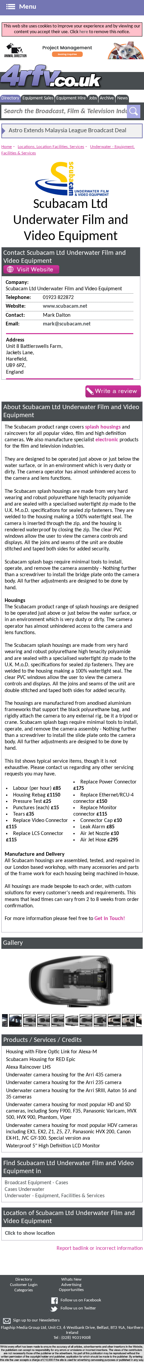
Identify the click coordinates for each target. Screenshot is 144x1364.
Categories (23, 1290)
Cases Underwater (25, 1189)
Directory (10, 98)
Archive (107, 98)
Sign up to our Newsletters (36, 1320)
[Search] (133, 111)
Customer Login (24, 1285)
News (122, 98)
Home (6, 147)
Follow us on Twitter (78, 1308)
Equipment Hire (71, 98)
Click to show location (30, 1233)
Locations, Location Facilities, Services (51, 147)
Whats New (71, 1280)
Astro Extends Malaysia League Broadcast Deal (67, 131)
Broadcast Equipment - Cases (36, 1183)
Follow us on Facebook (81, 1300)
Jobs (93, 98)
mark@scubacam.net (67, 324)
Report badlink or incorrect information (100, 1248)
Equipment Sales (37, 98)
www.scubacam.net (65, 306)
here (83, 31)
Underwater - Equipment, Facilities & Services (54, 1196)
